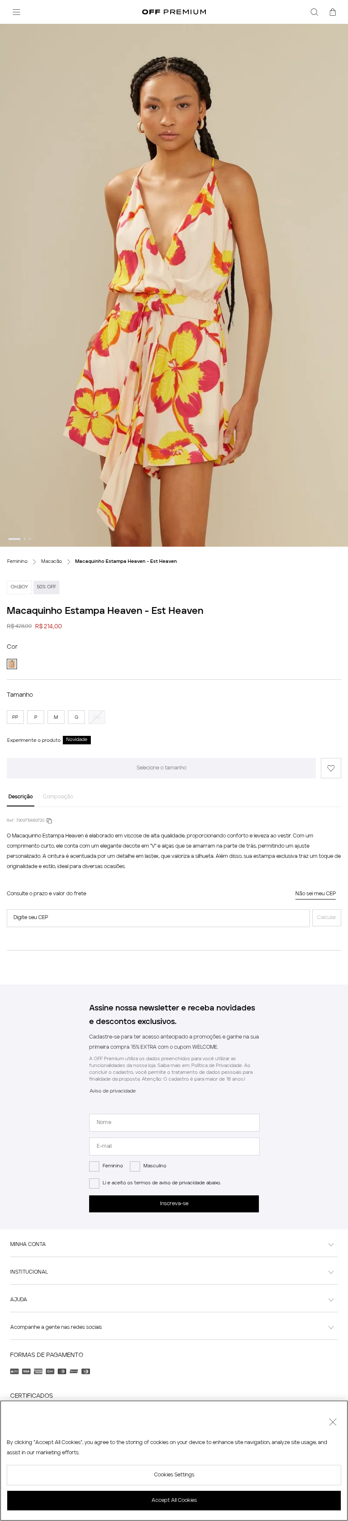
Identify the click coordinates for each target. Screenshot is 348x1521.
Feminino (113, 1166)
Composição (58, 797)
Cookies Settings (174, 1475)
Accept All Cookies (174, 1500)
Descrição (20, 797)
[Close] (332, 1423)
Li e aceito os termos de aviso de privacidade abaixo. (162, 1183)
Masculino (154, 1166)
